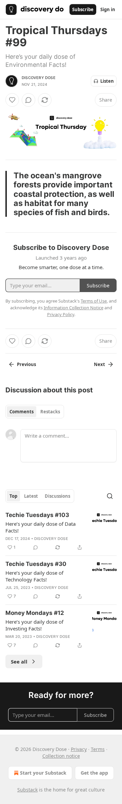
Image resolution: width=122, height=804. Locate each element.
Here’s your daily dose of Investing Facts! (34, 625)
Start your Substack (43, 773)
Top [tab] (13, 496)
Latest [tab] (31, 496)
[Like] (12, 100)
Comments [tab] (21, 412)
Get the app (94, 773)
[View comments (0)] (28, 100)
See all (19, 661)
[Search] (110, 496)
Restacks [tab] (50, 412)
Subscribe (83, 9)
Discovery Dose (39, 77)
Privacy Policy (60, 314)
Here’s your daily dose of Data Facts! (40, 527)
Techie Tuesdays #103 (37, 515)
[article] (61, 531)
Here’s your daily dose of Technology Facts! (34, 576)
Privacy (79, 749)
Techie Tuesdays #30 (35, 564)
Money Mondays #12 (34, 613)
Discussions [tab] (57, 496)
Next (99, 364)
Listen (107, 81)
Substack (27, 789)
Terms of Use (94, 301)
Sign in (107, 9)
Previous (26, 364)
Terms (98, 749)
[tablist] (34, 411)
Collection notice (61, 756)
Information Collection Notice (73, 308)
